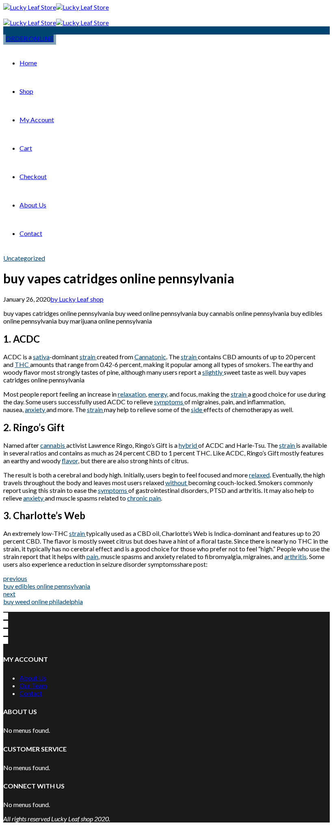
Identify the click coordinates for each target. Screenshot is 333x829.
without (176, 482)
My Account (36, 119)
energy (157, 394)
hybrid (188, 445)
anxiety (35, 409)
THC (22, 364)
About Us (32, 205)
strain (88, 357)
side (197, 409)
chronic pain (144, 498)
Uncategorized (24, 258)
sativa (41, 357)
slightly (213, 372)
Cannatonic (150, 357)
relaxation (132, 394)
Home (28, 63)
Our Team (33, 685)
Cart (25, 148)
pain (92, 556)
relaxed (259, 475)
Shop (26, 91)
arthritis (295, 556)
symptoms (169, 402)
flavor (70, 460)
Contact (30, 233)
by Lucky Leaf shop (77, 299)
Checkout (33, 176)
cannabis (53, 445)
